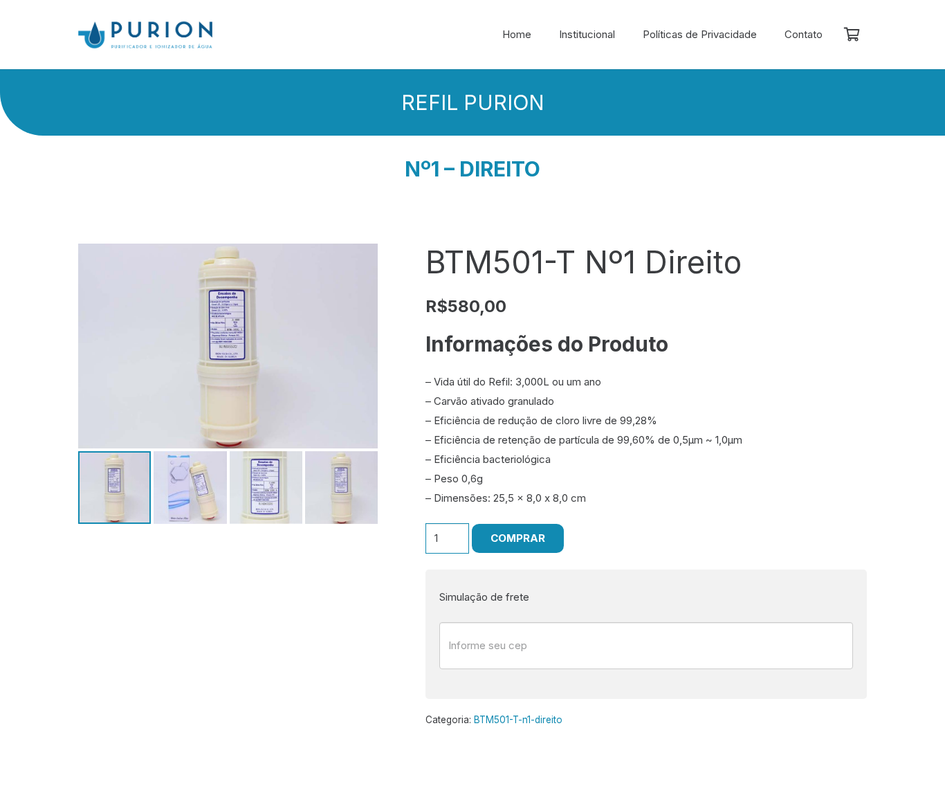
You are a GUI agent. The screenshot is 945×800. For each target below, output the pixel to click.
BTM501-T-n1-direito (518, 719)
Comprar (517, 538)
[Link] (145, 35)
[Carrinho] (851, 34)
